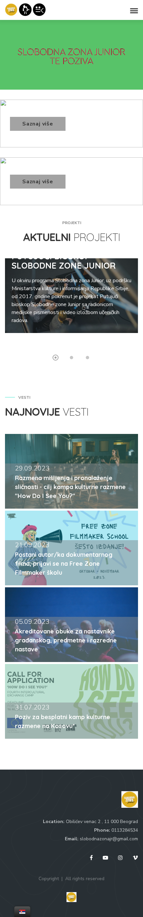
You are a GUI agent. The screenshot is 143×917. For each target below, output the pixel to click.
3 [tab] (87, 357)
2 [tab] (71, 357)
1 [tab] (56, 358)
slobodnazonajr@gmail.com (109, 839)
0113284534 (124, 830)
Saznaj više (37, 123)
